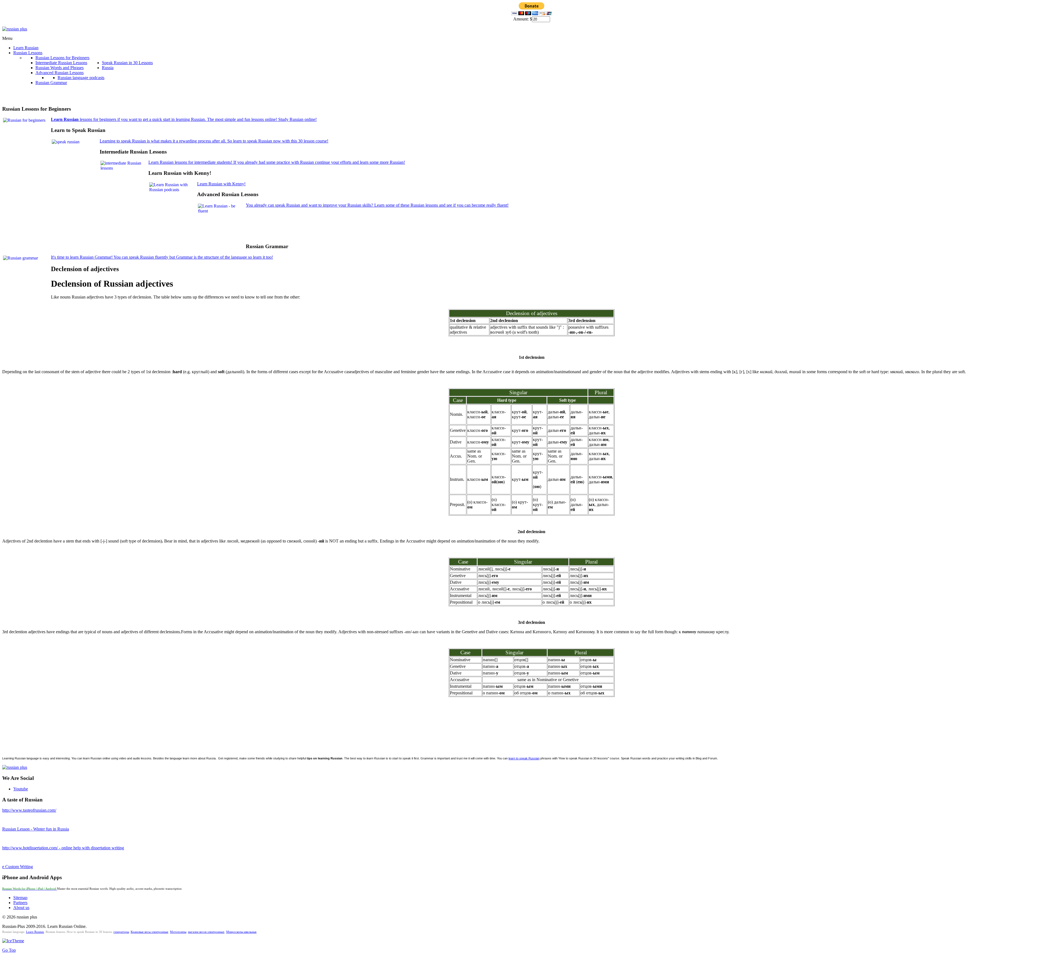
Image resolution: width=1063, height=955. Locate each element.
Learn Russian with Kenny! (221, 183)
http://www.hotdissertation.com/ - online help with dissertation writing (63, 847)
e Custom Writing (17, 866)
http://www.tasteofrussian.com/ (29, 810)
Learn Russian (35, 931)
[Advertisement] (202, 87)
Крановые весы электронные (149, 931)
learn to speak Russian (524, 758)
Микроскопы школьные (241, 931)
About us (21, 907)
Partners (20, 902)
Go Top (9, 950)
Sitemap (20, 897)
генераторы (121, 931)
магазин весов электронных (206, 931)
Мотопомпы (178, 931)
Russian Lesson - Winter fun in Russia (35, 829)
